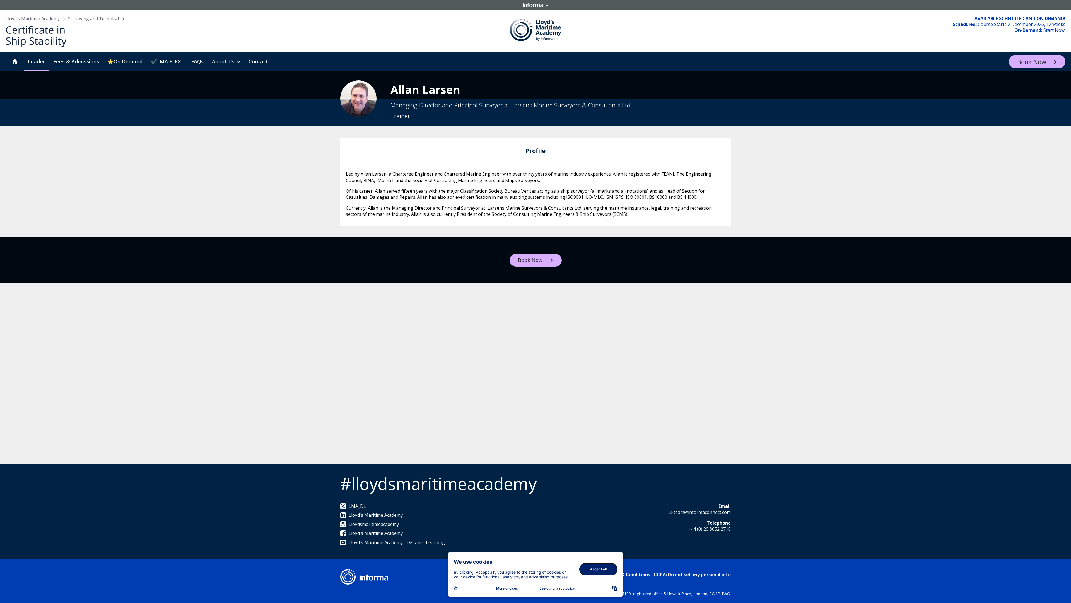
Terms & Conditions (628, 574)
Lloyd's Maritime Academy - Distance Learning (397, 542)
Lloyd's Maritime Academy (33, 19)
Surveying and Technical (93, 19)
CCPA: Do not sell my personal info (692, 574)
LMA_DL (357, 506)
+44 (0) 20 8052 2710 (709, 529)
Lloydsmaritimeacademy (374, 524)
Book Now (1031, 62)
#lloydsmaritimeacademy (438, 483)
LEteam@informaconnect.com (700, 512)
